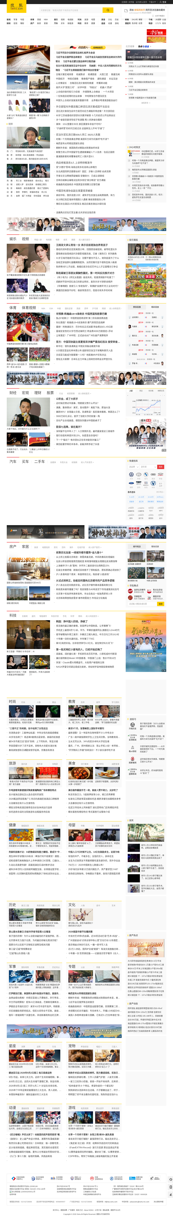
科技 (12, 615)
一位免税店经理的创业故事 (69, 96)
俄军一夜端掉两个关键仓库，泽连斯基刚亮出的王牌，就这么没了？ (41, 1015)
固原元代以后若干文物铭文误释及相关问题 (29, 945)
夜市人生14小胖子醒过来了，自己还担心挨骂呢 (151, 877)
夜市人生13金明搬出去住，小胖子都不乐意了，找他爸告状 (152, 868)
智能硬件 (43, 616)
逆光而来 (30, 184)
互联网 (25, 616)
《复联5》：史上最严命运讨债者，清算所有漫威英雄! (34, 1139)
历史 (117, 19)
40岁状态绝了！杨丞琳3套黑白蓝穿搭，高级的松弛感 (34, 737)
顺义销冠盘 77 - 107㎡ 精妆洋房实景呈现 (145, 976)
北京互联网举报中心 (40, 1178)
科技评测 (55, 616)
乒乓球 (95, 308)
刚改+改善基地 (139, 599)
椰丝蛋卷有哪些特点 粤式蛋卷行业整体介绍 (89, 812)
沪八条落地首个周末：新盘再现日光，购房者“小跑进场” (82, 574)
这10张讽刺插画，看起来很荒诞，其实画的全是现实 (34, 1147)
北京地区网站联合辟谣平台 (66, 1192)
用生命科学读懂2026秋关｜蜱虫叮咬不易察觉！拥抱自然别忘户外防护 (42, 856)
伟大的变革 (156, 39)
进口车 (141, 502)
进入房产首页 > (94, 547)
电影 (57, 240)
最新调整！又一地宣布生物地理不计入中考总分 (91, 733)
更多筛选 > (160, 492)
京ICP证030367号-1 (90, 1186)
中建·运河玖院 (152, 581)
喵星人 (99, 1047)
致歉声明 (115, 967)
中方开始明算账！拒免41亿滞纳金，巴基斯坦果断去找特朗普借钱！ (41, 1002)
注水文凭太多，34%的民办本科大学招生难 (88, 741)
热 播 (10, 181)
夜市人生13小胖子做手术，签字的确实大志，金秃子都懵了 (152, 888)
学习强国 (156, 32)
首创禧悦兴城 (132, 581)
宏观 (15, 23)
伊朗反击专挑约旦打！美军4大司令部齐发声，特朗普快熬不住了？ (41, 1006)
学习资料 (115, 702)
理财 (22, 23)
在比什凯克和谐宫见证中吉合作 (71, 66)
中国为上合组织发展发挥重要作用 (72, 100)
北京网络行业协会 (59, 1178)
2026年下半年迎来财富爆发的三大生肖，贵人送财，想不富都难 (39, 1090)
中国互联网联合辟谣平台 (92, 1194)
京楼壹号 (138, 596)
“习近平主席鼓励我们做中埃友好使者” (81, 70)
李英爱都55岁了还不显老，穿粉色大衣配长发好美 (33, 746)
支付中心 (56, 1210)
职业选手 (100, 1108)
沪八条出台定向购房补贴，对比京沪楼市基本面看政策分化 (84, 585)
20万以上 (160, 497)
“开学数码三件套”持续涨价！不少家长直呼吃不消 (91, 750)
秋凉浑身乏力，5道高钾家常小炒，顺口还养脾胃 (91, 794)
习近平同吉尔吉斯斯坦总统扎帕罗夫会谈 (75, 53)
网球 (103, 308)
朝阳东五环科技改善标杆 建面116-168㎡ (145, 987)
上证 (131, 391)
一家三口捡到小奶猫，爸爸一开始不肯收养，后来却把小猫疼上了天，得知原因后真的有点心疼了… (115, 1081)
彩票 (140, 23)
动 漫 (10, 192)
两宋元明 (56, 905)
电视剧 (70, 19)
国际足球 (68, 308)
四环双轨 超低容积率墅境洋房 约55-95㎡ (145, 1008)
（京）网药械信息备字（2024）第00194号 (128, 1186)
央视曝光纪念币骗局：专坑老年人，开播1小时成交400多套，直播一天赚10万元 (106, 1011)
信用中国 (13, 1194)
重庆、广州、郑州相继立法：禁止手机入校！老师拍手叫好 (96, 746)
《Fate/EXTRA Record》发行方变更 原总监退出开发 (93, 1147)
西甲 (86, 308)
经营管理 (70, 393)
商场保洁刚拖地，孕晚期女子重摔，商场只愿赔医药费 (94, 873)
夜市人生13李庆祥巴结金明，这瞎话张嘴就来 (151, 846)
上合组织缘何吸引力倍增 (68, 92)
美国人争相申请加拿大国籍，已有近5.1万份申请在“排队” (95, 1015)
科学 (72, 616)
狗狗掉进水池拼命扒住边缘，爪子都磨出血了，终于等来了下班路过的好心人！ (106, 1090)
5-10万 (131, 497)
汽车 (12, 462)
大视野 (158, 19)
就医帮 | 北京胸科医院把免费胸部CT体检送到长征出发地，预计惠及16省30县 (46, 873)
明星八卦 (38, 240)
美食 (71, 763)
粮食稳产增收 (87, 79)
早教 (83, 826)
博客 (140, 19)
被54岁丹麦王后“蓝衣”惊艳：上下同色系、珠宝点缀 (33, 741)
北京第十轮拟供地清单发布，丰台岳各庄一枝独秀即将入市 (84, 594)
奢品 (54, 702)
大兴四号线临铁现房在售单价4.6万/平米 (144, 961)
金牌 (18, 196)
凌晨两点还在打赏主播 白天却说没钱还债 (76, 212)
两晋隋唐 (40, 905)
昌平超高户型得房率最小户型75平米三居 (145, 972)
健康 (93, 23)
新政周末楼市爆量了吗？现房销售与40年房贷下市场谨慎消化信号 (87, 589)
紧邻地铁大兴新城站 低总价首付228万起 (145, 1027)
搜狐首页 (16, 6)
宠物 (71, 1046)
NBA (46, 19)
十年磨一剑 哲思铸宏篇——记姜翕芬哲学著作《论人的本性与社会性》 (102, 953)
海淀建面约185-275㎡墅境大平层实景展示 (145, 1023)
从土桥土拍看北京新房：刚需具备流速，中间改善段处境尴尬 (85, 557)
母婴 (93, 19)
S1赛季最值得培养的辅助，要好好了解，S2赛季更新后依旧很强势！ (101, 1152)
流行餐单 (84, 764)
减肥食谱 (115, 764)
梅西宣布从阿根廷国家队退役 (70, 143)
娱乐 (12, 239)
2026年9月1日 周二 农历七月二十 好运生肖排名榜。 (34, 1086)
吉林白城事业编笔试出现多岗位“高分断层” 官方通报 (81, 180)
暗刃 (47, 181)
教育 (86, 23)
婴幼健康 (115, 826)
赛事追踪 (115, 1108)
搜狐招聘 (64, 1210)
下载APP (152, 2)
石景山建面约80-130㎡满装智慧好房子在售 (146, 991)
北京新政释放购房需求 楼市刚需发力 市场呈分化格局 (81, 598)
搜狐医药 (25, 826)
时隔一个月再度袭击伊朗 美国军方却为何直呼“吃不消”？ (83, 139)
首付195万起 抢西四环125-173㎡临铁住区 (145, 984)
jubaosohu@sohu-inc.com (139, 1202)
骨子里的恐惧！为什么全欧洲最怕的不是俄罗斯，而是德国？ (38, 936)
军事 (15, 19)
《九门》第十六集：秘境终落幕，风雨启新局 (30, 1156)
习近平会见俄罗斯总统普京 (69, 57)
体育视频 (29, 308)
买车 (63, 23)
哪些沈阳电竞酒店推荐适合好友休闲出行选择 (30, 807)
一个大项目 (108, 92)
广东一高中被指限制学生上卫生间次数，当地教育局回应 (95, 737)
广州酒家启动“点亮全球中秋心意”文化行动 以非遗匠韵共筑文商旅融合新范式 (105, 940)
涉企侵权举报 (158, 1202)
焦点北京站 (157, 590)
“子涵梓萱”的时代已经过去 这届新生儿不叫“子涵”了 (80, 128)
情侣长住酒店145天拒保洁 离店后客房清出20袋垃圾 (81, 204)
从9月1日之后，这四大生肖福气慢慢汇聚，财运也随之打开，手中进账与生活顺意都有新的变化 (54, 1081)
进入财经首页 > (84, 393)
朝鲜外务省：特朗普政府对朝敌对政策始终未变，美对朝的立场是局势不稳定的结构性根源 (111, 998)
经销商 (74, 462)
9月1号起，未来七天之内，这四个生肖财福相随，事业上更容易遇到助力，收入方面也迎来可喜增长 (56, 1077)
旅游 (86, 19)
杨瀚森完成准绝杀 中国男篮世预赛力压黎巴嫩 (78, 184)
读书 (98, 905)
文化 (110, 19)
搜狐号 (132, 719)
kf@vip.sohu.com (111, 1202)
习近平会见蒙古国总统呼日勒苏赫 (79, 61)
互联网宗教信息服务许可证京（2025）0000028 (129, 1194)
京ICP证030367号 (63, 1186)
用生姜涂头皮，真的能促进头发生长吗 (31, 159)
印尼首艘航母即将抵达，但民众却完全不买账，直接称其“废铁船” (40, 1011)
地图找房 (46, 547)
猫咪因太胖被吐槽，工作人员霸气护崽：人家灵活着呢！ (95, 1077)
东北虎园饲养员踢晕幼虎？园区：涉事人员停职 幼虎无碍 (83, 171)
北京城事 (130, 46)
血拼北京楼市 (139, 590)
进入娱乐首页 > (85, 240)
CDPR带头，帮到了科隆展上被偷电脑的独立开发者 (93, 1156)
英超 (39, 19)
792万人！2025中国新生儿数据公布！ (86, 865)
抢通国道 (92, 74)
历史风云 (56, 967)
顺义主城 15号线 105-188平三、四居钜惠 (145, 1016)
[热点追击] (144, 46)
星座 (12, 1046)
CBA (51, 308)
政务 (164, 23)
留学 (98, 702)
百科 (63, 547)
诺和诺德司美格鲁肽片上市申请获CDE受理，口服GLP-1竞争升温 (40, 860)
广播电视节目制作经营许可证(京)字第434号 (128, 1189)
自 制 (10, 184)
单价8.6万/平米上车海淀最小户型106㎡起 (145, 968)
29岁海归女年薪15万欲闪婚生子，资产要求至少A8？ (93, 869)
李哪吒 (25, 192)
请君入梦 (20, 184)
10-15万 (141, 497)
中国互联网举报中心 (20, 1178)
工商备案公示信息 (89, 1192)
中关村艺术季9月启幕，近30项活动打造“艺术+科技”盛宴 (95, 936)
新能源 (70, 23)
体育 (12, 308)
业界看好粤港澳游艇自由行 (104, 100)
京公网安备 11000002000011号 (23, 1192)
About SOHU (89, 1210)
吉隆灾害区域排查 (64, 74)
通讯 (33, 616)
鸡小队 (44, 192)
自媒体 (53, 462)
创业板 (151, 391)
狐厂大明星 (27, 196)
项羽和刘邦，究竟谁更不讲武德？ (29, 151)
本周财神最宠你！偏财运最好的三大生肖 (28, 1094)
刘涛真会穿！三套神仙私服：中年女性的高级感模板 (34, 733)
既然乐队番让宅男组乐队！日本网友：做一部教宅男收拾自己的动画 (41, 1143)
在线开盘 (81, 547)
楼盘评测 (157, 596)
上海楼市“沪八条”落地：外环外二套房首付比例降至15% (82, 566)
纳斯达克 (161, 391)
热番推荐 (56, 1108)
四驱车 (131, 502)
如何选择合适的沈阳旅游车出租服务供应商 (29, 812)
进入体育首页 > (115, 308)
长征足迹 (113, 79)
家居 (46, 23)
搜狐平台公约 (115, 1210)
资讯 (55, 547)
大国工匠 (103, 74)
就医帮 (55, 826)
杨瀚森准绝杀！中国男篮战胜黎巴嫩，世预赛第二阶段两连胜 (97, 1006)
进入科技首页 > (92, 616)
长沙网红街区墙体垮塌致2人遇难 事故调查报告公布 (80, 199)
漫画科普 (40, 1108)
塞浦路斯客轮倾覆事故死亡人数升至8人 (75, 156)
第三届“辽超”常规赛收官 (20, 949)
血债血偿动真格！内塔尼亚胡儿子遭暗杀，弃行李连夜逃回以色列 (40, 998)
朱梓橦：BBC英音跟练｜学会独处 (29, 155)
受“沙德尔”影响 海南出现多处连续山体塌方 (76, 167)
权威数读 (80, 74)
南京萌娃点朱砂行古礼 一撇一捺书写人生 (88, 945)
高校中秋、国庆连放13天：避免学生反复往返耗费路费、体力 (85, 195)
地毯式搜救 (73, 79)
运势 (39, 1047)
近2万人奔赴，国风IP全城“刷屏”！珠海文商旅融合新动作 (95, 949)
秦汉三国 (25, 905)
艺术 (113, 905)
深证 (141, 391)
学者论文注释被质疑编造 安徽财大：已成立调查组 (80, 176)
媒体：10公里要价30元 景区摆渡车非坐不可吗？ (79, 124)
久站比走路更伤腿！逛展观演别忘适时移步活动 (31, 865)
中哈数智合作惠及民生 (96, 96)
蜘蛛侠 (19, 188)
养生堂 (46, 196)
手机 (64, 616)
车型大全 (63, 462)
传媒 (98, 967)
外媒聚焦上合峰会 (91, 92)
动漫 (110, 23)
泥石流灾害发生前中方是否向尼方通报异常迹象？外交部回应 (85, 111)
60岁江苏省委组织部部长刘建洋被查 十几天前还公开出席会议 (85, 115)
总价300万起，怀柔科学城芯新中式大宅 (144, 1020)
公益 (164, 19)
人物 (39, 702)
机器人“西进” (106, 87)
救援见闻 (115, 74)
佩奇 (18, 192)
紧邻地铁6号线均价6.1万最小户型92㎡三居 (146, 965)
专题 (22, 19)
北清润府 (150, 564)
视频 (63, 19)
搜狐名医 (40, 826)
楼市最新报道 (158, 592)
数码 (80, 616)
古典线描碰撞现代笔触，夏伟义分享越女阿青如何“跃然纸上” (37, 1152)
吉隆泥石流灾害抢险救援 (82, 83)
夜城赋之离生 (41, 184)
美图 (73, 240)
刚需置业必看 (139, 592)
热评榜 (134, 23)
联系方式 (79, 1210)
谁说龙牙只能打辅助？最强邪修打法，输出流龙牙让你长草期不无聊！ (101, 1139)
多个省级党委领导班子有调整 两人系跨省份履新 (79, 120)
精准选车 (160, 502)
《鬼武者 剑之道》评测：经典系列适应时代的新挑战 (93, 1143)
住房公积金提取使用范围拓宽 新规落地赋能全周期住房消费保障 (86, 561)
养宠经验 (84, 1047)
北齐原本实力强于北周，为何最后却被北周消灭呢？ (34, 940)
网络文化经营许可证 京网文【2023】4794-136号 (27, 1189)
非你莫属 (38, 196)
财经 (12, 393)
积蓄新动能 (102, 83)
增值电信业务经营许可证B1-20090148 (24, 1186)
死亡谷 (19, 181)
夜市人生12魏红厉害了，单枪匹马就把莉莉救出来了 (152, 856)
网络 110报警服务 (78, 1178)
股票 (50, 393)
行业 (61, 393)
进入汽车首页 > (87, 462)
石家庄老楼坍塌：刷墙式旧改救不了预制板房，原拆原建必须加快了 (88, 570)
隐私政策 (106, 1210)
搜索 (161, 604)
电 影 (10, 188)
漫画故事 (25, 1108)
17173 (158, 23)
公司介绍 (98, 1210)
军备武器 (40, 967)
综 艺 (10, 196)
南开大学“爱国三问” (65, 87)
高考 (83, 702)
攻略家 (55, 764)
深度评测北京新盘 (158, 599)
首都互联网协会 (139, 1178)
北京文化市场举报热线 (118, 1178)
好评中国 (82, 87)
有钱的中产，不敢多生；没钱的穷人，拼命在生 (91, 856)
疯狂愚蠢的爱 (30, 188)
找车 (161, 467)
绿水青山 (39, 181)
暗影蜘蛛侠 (29, 181)
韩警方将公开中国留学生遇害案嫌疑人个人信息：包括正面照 (85, 152)
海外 (71, 547)
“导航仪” (93, 87)
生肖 (54, 1047)
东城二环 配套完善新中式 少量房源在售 (144, 980)
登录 (164, 2)
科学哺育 (100, 826)
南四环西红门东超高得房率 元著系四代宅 (145, 1031)
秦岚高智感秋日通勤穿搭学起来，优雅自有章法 (31, 750)
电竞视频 (84, 1108)
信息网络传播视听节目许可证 (122, 1192)
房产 (12, 547)
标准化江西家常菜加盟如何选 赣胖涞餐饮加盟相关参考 (94, 799)
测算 (23, 1047)
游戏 (117, 23)
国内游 (24, 764)
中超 (58, 308)
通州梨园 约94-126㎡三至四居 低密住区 (144, 1012)
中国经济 (60, 79)
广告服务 (71, 1210)
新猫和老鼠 (35, 192)
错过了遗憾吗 (43, 188)
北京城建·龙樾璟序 (134, 564)
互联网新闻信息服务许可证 (66, 1189)
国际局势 (25, 967)
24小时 (135, 19)
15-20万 (151, 497)
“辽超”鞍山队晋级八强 (19, 953)
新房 (39, 23)
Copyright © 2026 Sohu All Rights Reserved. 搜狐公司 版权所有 (86, 1214)
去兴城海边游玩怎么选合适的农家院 (26, 794)
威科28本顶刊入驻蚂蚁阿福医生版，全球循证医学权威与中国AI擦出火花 (43, 869)
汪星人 (114, 1047)
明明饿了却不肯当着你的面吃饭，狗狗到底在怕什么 (93, 1094)
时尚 (12, 702)
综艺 (65, 240)
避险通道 (101, 79)
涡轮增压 (150, 502)
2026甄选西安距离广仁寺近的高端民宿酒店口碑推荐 (34, 799)
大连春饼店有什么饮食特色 (22, 803)
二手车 (39, 462)
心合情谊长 (61, 83)
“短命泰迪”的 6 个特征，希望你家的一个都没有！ (91, 1086)
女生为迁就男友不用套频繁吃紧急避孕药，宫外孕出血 (94, 860)
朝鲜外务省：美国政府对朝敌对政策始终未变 (77, 148)
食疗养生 (100, 764)
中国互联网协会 (99, 1178)
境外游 (39, 764)
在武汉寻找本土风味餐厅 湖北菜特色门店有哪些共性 (93, 807)
